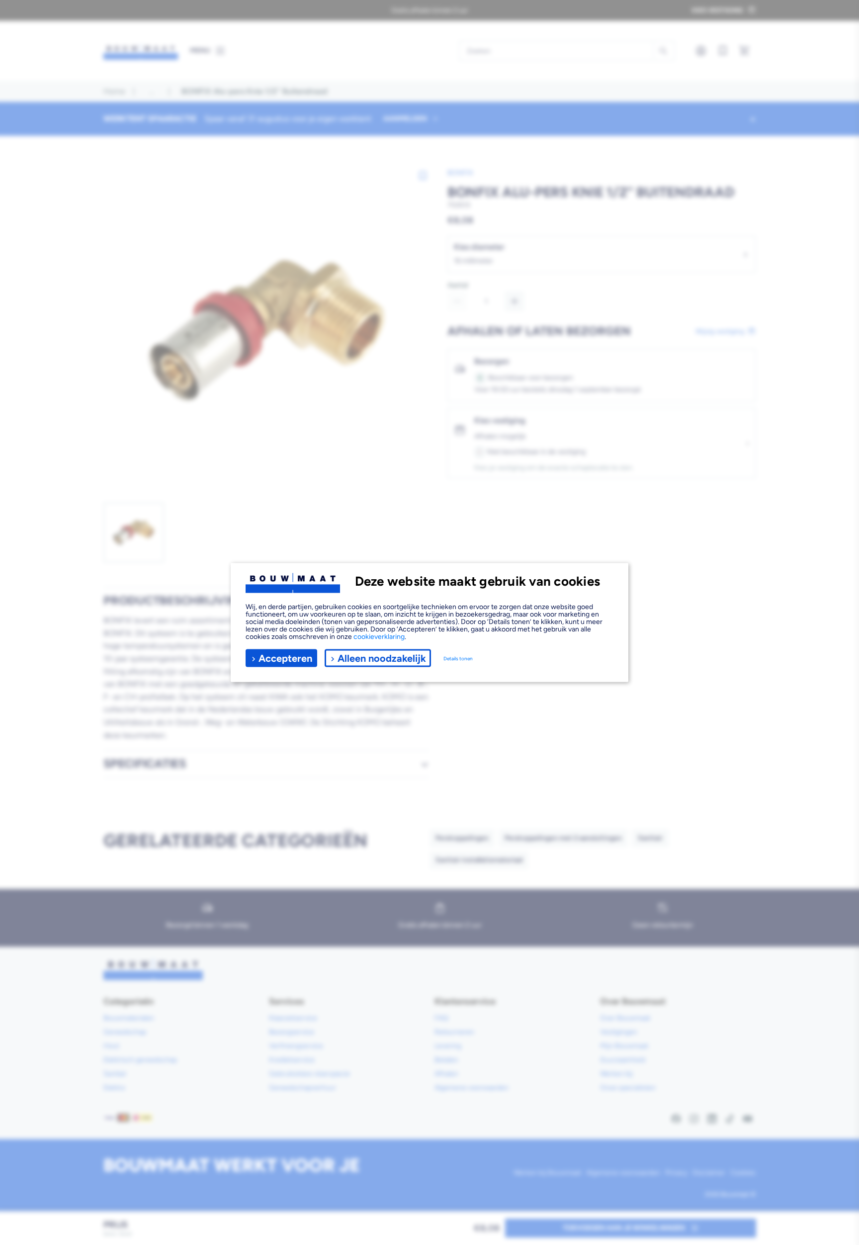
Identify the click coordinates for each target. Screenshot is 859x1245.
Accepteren (285, 658)
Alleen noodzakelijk (382, 658)
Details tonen (458, 658)
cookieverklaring (379, 636)
